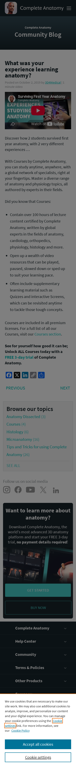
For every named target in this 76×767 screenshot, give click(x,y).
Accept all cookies (38, 744)
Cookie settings (38, 757)
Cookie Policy (20, 730)
